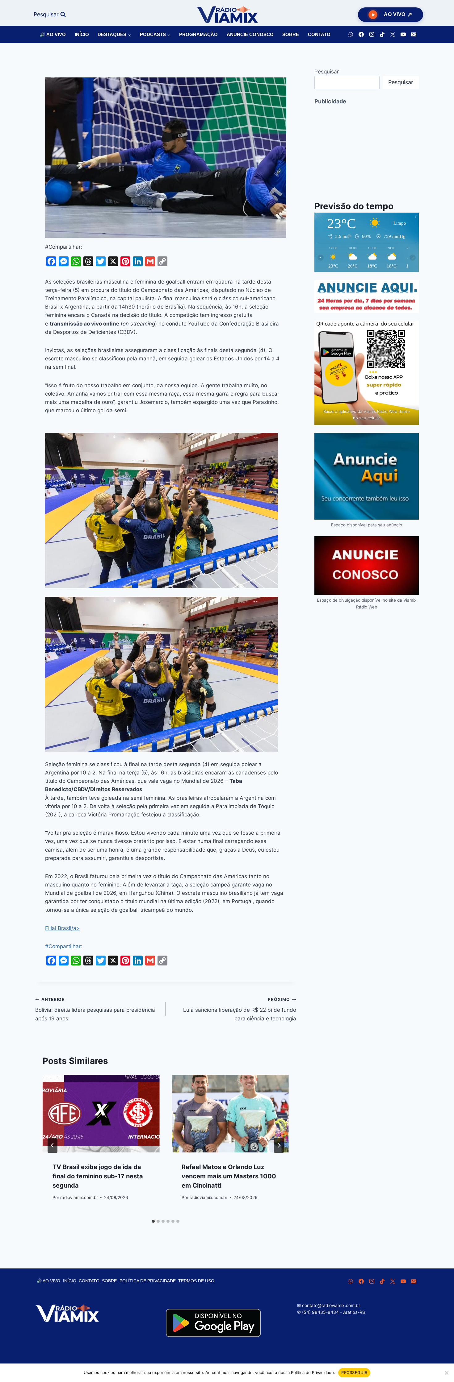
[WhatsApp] (350, 34)
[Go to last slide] (52, 1145)
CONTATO (319, 34)
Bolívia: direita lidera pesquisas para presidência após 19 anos (95, 1009)
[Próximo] (279, 1145)
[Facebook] (361, 34)
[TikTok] (382, 34)
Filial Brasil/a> (62, 928)
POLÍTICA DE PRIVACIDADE (148, 1280)
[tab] (153, 1221)
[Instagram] (371, 34)
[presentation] (101, 1113)
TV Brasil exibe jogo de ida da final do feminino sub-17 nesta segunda (98, 1176)
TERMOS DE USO (196, 1280)
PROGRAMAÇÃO (198, 34)
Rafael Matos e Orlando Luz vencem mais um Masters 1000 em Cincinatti (229, 1176)
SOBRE (290, 34)
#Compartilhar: (63, 946)
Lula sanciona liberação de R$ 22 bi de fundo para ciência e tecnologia (239, 1009)
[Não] (446, 1373)
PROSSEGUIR (354, 1372)
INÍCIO (82, 34)
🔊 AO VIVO (53, 34)
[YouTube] (403, 34)
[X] (392, 34)
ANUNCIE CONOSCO (250, 34)
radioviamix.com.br (79, 1197)
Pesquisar (326, 71)
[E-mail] (413, 34)
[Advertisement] (366, 149)
